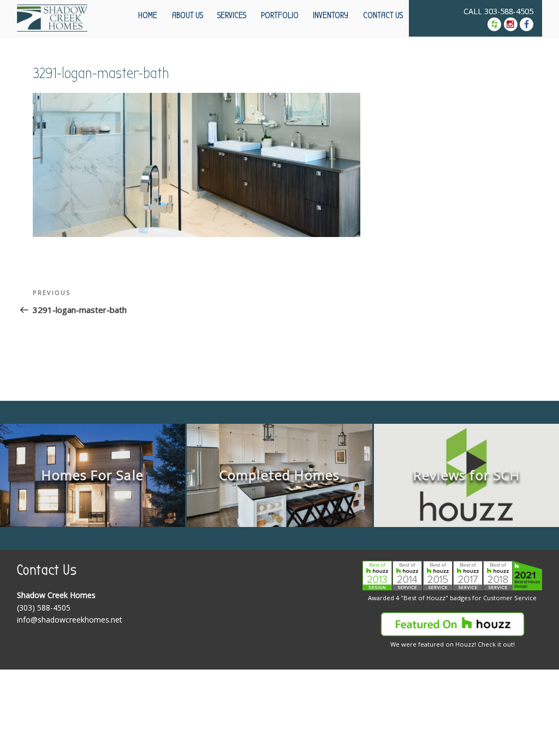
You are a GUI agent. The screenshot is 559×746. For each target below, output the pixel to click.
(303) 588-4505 (43, 607)
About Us (187, 15)
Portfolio (280, 15)
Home (147, 15)
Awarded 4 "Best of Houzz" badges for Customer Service (452, 598)
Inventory (330, 15)
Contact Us (383, 15)
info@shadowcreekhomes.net (69, 619)
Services (231, 15)
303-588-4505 (508, 11)
